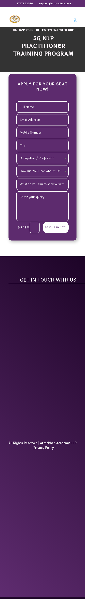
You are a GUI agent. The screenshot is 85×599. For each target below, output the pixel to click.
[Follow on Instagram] (52, 423)
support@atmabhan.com (42, 379)
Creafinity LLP (58, 545)
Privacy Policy (43, 447)
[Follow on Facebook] (32, 423)
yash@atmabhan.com (42, 373)
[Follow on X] (42, 423)
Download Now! (56, 227)
